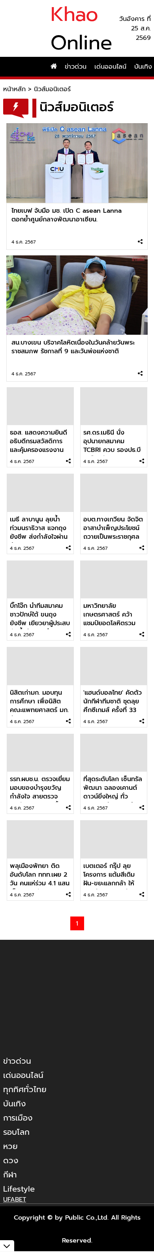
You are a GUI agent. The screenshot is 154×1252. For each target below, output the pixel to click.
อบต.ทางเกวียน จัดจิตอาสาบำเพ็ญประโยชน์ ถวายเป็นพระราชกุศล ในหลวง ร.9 (113, 532)
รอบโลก (16, 1132)
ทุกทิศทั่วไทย (25, 1089)
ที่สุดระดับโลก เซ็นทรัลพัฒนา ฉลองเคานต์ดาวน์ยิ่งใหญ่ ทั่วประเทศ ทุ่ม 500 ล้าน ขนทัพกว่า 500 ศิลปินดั (113, 800)
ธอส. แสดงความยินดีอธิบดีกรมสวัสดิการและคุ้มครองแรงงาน (38, 441)
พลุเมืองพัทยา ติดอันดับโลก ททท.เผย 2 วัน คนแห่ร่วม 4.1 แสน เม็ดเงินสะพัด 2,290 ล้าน (39, 883)
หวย (10, 1146)
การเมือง (17, 1118)
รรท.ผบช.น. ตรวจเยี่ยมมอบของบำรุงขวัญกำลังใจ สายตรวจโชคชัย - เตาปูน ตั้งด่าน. (40, 796)
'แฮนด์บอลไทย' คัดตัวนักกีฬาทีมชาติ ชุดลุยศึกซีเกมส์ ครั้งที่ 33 (112, 701)
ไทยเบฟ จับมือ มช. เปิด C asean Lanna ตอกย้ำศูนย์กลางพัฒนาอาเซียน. (66, 215)
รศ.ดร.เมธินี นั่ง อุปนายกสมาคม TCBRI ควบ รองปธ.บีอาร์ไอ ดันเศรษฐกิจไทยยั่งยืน (112, 450)
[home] (54, 67)
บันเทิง (14, 1104)
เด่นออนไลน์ (110, 66)
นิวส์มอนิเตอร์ (52, 89)
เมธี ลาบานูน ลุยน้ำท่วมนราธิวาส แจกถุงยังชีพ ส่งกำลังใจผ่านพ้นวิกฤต (39, 532)
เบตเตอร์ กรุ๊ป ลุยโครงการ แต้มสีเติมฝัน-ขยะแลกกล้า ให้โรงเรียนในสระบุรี (109, 879)
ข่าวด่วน (75, 66)
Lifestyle (19, 1189)
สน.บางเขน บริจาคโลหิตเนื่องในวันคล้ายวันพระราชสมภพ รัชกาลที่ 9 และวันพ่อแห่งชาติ (73, 347)
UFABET (14, 1199)
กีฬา (10, 1175)
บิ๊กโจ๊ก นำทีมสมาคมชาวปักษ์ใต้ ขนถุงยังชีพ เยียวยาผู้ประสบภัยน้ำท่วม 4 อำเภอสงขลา (40, 623)
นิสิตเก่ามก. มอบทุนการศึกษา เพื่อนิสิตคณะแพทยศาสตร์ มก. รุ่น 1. (39, 705)
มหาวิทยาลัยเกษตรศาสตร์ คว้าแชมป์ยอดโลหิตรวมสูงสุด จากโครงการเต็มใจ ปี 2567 (109, 623)
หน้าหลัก (14, 89)
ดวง (10, 1160)
